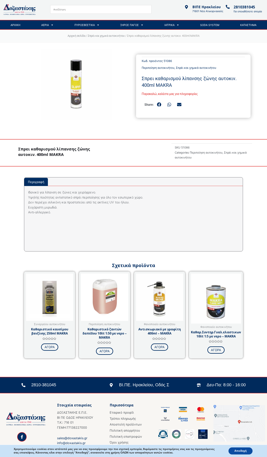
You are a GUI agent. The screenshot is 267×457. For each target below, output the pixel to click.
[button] (159, 104)
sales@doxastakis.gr (72, 438)
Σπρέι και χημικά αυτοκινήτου (106, 35)
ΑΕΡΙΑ (45, 25)
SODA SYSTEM (209, 25)
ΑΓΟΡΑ (50, 347)
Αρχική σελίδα (76, 35)
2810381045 (244, 7)
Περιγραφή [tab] (36, 182)
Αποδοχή (240, 451)
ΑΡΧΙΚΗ (15, 25)
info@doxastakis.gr (71, 443)
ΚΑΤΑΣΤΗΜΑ (248, 25)
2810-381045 (43, 384)
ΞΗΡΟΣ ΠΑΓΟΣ (129, 25)
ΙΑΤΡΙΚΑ (169, 25)
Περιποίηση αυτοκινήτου (158, 67)
